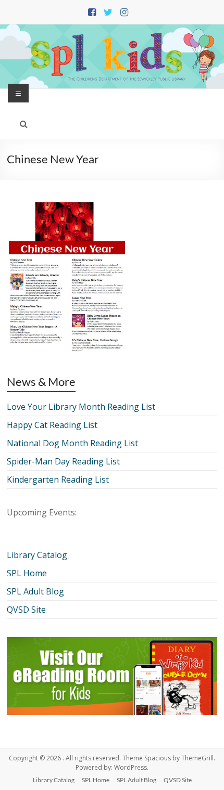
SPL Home (27, 573)
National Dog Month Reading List (72, 443)
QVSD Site (26, 609)
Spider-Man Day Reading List (63, 461)
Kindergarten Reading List (58, 479)
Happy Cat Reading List (52, 425)
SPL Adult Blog (35, 591)
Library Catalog (37, 555)
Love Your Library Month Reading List (81, 406)
